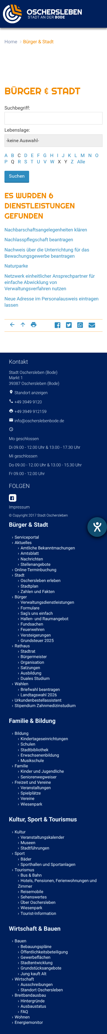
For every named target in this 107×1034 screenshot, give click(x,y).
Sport (20, 853)
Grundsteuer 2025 (37, 640)
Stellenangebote (36, 564)
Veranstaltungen (36, 788)
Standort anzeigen (31, 393)
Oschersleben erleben (41, 580)
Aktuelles (23, 542)
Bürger (21, 597)
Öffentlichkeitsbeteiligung (44, 952)
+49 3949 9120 (28, 402)
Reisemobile (32, 891)
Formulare (30, 608)
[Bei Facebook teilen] (58, 325)
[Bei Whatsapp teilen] (80, 325)
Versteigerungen (36, 635)
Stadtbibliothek (34, 750)
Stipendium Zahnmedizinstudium (45, 705)
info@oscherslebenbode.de (39, 421)
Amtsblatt (30, 553)
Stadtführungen (35, 848)
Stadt (19, 575)
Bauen (20, 941)
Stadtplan (29, 586)
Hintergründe (33, 1001)
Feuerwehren (32, 629)
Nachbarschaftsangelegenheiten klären (45, 230)
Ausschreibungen (37, 984)
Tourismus (24, 870)
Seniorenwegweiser (38, 777)
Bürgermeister (34, 656)
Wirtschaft (24, 979)
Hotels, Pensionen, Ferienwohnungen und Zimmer (57, 883)
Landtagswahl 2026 (39, 695)
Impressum (19, 507)
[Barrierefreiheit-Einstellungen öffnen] (97, 527)
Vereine (27, 798)
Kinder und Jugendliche (42, 771)
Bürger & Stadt (38, 41)
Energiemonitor (29, 1022)
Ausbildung (31, 673)
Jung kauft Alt (33, 974)
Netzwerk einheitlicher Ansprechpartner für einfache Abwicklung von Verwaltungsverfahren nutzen (49, 282)
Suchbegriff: (17, 108)
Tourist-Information (38, 913)
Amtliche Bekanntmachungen (48, 548)
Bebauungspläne (36, 946)
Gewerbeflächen (36, 957)
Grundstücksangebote (41, 968)
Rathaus (22, 646)
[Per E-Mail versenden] (93, 325)
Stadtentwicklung (37, 963)
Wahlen (21, 684)
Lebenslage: (17, 130)
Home (10, 41)
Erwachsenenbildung (40, 755)
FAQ (24, 1012)
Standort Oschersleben (42, 990)
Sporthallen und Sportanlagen (48, 864)
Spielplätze (31, 793)
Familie (21, 766)
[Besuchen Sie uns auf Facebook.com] (12, 498)
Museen (28, 843)
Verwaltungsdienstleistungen (47, 602)
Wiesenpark (31, 804)
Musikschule (32, 760)
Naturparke (16, 266)
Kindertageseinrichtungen (44, 739)
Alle (81, 162)
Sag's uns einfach (37, 613)
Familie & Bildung (32, 720)
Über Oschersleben (38, 902)
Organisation (32, 662)
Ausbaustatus (33, 1006)
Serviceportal (27, 537)
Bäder (26, 859)
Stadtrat (28, 651)
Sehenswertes (34, 897)
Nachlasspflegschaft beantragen (38, 239)
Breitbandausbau (30, 995)
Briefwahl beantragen (40, 689)
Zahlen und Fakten (37, 591)
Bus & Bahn (31, 875)
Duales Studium (35, 678)
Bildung (22, 733)
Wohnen (22, 1017)
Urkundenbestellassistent (38, 700)
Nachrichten (32, 559)
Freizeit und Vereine (33, 782)
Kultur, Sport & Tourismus (43, 819)
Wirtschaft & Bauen (35, 928)
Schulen (28, 744)
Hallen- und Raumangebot (44, 619)
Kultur (20, 832)
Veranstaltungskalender (42, 837)
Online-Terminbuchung (35, 570)
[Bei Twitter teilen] (69, 325)
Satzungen (30, 668)
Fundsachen (32, 624)
